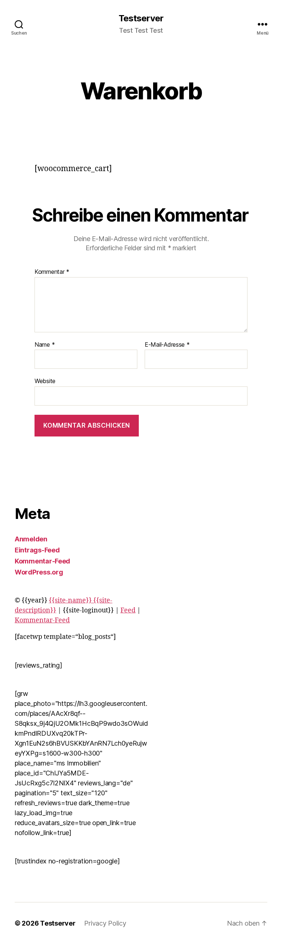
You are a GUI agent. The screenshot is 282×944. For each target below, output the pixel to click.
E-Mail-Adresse (167, 345)
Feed (127, 610)
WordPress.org (39, 572)
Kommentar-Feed (42, 561)
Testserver (141, 18)
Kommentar (52, 272)
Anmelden (31, 539)
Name (45, 345)
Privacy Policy (105, 923)
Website (45, 381)
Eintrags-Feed (37, 550)
